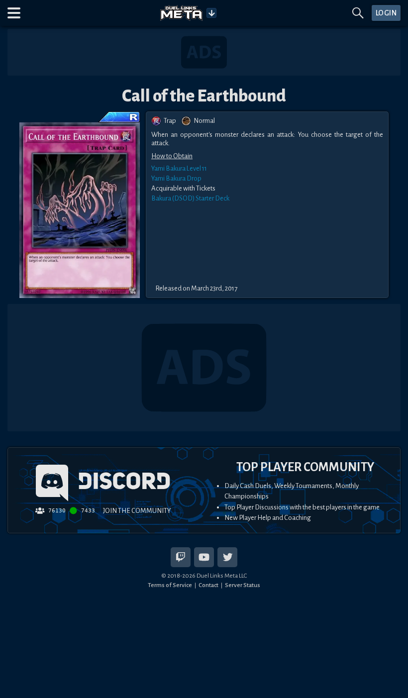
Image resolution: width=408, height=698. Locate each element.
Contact (208, 585)
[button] (13, 13)
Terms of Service (170, 585)
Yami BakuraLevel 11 (179, 168)
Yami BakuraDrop (176, 178)
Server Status (242, 585)
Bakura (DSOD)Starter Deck (190, 198)
